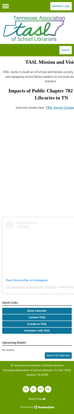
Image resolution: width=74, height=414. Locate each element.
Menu (5, 6)
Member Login (61, 6)
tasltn (51, 287)
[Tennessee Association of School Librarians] (37, 28)
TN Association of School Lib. (25, 287)
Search (65, 50)
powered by (27, 407)
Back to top (35, 398)
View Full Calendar (58, 355)
